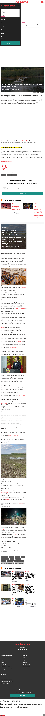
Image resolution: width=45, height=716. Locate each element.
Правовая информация (6, 666)
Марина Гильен (5, 246)
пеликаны (9, 175)
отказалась (23, 287)
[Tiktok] (24, 649)
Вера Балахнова (5, 89)
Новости (13, 203)
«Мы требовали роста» (13, 435)
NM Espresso (5, 227)
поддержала (19, 414)
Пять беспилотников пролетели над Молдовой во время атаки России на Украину (17, 208)
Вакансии (3, 664)
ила (9, 499)
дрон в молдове (18, 559)
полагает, (13, 349)
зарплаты (3, 561)
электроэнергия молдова (19, 563)
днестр (12, 559)
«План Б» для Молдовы (19, 308)
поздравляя (21, 292)
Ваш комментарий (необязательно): (14, 707)
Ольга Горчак (15, 212)
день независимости (5, 559)
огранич (7, 499)
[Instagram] (22, 649)
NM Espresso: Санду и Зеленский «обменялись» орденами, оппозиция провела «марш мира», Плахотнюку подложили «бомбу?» (30, 576)
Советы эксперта (26, 666)
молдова (3, 175)
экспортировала (4, 492)
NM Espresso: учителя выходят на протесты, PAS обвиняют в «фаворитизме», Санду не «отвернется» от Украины (30, 602)
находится (3, 529)
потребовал (4, 377)
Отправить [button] (2, 715)
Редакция (3, 660)
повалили (21, 503)
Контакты (3, 662)
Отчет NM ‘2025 (26, 669)
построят (9, 483)
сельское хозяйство (5, 563)
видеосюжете (13, 479)
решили (3, 327)
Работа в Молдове (26, 664)
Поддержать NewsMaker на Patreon (9, 669)
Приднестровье (26, 660)
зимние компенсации (10, 561)
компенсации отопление (20, 561)
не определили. (13, 347)
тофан (12, 563)
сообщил (19, 341)
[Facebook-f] (18, 649)
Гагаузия (24, 662)
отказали (15, 534)
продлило (16, 316)
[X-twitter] (20, 649)
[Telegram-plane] (26, 649)
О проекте (3, 657)
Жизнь (3, 81)
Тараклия (14, 175)
